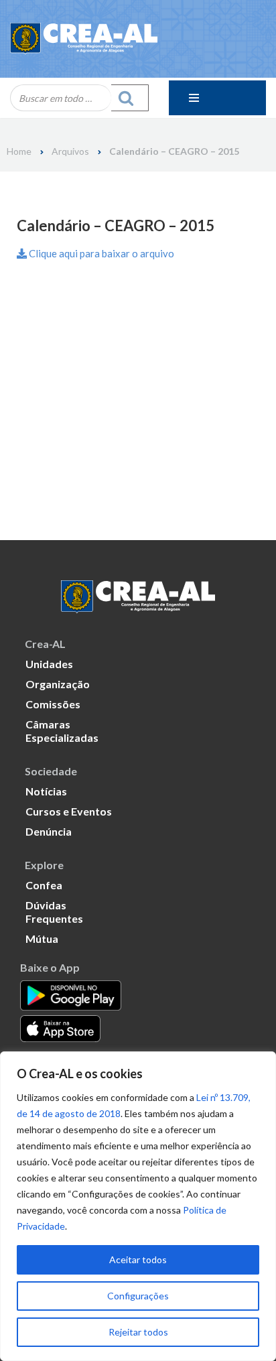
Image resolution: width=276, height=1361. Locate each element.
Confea (43, 885)
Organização (57, 683)
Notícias (46, 791)
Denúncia (48, 831)
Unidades (49, 663)
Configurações (138, 1295)
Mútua (41, 938)
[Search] (130, 97)
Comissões (52, 704)
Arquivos (70, 151)
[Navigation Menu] (217, 97)
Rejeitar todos (138, 1332)
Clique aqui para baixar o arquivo (100, 253)
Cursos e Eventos (68, 811)
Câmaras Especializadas (61, 731)
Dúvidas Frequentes (54, 912)
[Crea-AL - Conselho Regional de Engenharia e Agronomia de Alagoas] (83, 39)
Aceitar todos (138, 1259)
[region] (138, 1206)
